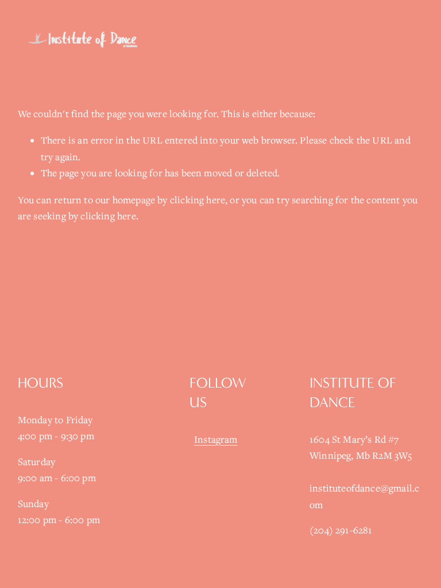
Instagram (216, 439)
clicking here (197, 200)
